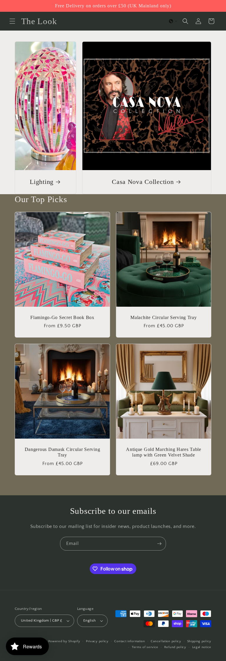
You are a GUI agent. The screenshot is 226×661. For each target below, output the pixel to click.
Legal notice (201, 647)
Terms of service (145, 647)
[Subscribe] (159, 544)
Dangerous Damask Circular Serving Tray (62, 452)
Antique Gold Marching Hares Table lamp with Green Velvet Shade (163, 452)
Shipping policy (199, 641)
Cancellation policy (166, 641)
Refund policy (175, 647)
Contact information (129, 641)
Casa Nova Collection (143, 181)
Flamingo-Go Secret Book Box (62, 317)
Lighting (42, 181)
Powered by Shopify (64, 641)
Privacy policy (97, 641)
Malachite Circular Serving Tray (163, 317)
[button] (12, 21)
